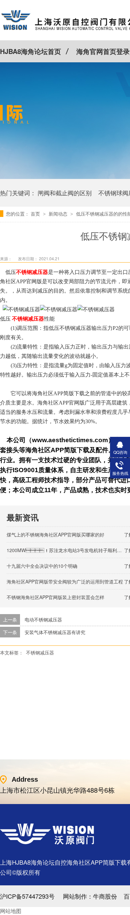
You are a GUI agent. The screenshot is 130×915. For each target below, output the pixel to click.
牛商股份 (105, 896)
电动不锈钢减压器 (43, 619)
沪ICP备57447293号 (27, 896)
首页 (36, 213)
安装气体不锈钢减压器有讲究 (55, 632)
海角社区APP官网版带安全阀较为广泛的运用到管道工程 (65, 581)
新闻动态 (59, 213)
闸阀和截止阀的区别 (65, 192)
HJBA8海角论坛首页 (30, 51)
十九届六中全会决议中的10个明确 (42, 565)
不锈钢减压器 (40, 652)
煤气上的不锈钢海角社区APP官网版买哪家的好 (55, 534)
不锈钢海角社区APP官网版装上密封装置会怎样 (55, 597)
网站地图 (10, 911)
